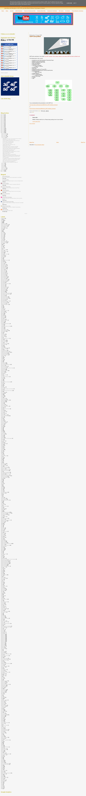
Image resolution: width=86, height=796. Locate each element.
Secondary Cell (4, 669)
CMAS (2, 345)
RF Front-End (3, 648)
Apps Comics (3, 270)
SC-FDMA (3, 664)
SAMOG (2, 661)
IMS (1, 462)
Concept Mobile (4, 350)
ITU (1, 486)
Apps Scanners (3, 288)
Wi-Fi (2, 774)
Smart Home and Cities (5, 684)
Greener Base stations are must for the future (10, 147)
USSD (2, 755)
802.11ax (2, 234)
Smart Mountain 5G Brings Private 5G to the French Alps (11, 191)
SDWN (2, 668)
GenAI (2, 420)
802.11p (2, 235)
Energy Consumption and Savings (7, 388)
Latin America (3, 498)
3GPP (33, 112)
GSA (2, 429)
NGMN (2, 571)
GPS (2, 427)
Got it (74, 3)
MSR (2, 552)
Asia (1, 305)
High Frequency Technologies (6, 438)
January (4, 169)
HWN (2, 450)
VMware (2, 761)
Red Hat (2, 630)
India (2, 466)
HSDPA (2, 442)
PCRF (2, 600)
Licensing (2, 504)
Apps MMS (3, 282)
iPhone (2, 478)
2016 (3, 125)
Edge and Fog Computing (5, 381)
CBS (2, 333)
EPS (1, 391)
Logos (2, 507)
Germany (2, 423)
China (2, 339)
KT (1, 495)
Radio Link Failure (4, 621)
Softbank (2, 687)
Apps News (3, 285)
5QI (1, 230)
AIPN (2, 246)
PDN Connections (4, 601)
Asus (2, 306)
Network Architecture (4, 560)
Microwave (3, 535)
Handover (3, 433)
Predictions (3, 606)
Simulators (3, 675)
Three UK (2, 723)
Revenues (3, 647)
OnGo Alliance (3, 586)
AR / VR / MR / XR (4, 302)
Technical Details (4, 714)
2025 (3, 115)
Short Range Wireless (5, 672)
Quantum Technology (5, 618)
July (3, 163)
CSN (2, 358)
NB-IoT (2, 556)
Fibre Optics (3, 401)
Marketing (3, 521)
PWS (2, 613)
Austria (2, 309)
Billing (2, 314)
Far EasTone (3, 398)
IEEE (2, 458)
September (5, 136)
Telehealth (3, 716)
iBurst (2, 453)
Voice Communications (5, 763)
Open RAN (3, 588)
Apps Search (3, 289)
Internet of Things (4, 476)
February (4, 168)
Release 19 (3, 641)
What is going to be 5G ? (7, 153)
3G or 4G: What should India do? (8, 142)
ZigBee (2, 787)
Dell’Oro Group (3, 367)
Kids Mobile (3, 493)
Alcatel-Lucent (3, 249)
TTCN (2, 734)
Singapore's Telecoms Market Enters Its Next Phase (10, 187)
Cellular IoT (3, 336)
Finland (2, 402)
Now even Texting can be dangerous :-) (9, 161)
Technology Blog (5, 179)
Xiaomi (2, 786)
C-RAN (2, 324)
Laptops (2, 497)
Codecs (2, 347)
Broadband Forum (4, 320)
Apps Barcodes (3, 265)
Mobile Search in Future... (7, 145)
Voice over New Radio (5, 764)
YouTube (11, 10)
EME (2, 386)
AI (1, 244)
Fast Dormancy (3, 399)
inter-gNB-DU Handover (5, 473)
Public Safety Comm (4, 611)
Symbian (2, 704)
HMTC (2, 440)
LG (1, 502)
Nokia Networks (4, 574)
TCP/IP (2, 709)
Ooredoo (2, 587)
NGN (2, 572)
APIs (2, 258)
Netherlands (3, 558)
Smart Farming (3, 682)
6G (1, 231)
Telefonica (3, 715)
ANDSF (2, 253)
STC (1, 699)
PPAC (2, 605)
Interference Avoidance (5, 474)
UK (1, 742)
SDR (2, 667)
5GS (1, 229)
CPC (2, 356)
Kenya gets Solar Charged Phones (8, 150)
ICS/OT (2, 454)
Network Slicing (4, 565)
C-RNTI (2, 325)
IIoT (1, 461)
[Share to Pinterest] (48, 111)
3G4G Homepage (18, 10)
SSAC (2, 696)
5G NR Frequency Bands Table (7, 210)
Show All (26, 213)
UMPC (2, 745)
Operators (3, 590)
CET (1, 337)
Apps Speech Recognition (5, 293)
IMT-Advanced (3, 465)
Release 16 (3, 639)
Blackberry (3, 315)
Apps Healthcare (4, 276)
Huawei (2, 449)
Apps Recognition (4, 287)
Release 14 (3, 637)
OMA (2, 584)
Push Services (3, 612)
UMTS (2, 746)
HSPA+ (2, 445)
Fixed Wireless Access (5, 406)
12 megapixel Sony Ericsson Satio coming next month (11, 158)
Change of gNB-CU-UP (5, 338)
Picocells (2, 603)
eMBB (2, 385)
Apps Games (3, 275)
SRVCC (2, 693)
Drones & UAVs (4, 374)
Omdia (2, 585)
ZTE (1, 788)
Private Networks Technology (77, 10)
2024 (3, 116)
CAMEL (2, 327)
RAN (2, 625)
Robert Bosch (3, 653)
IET (1, 459)
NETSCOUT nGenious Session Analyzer (8, 559)
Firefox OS (3, 404)
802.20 (2, 237)
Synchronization (4, 705)
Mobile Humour (4, 542)
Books (2, 318)
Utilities (2, 756)
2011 (3, 130)
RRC (2, 657)
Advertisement (3, 242)
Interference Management (5, 475)
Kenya (2, 491)
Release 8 (3, 644)
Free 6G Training (5, 183)
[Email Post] (41, 110)
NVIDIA (2, 579)
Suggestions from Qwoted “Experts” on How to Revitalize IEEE (12, 180)
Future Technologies (4, 415)
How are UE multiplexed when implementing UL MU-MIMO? (12, 177)
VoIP (2, 765)
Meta (2, 532)
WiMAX (2, 776)
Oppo (2, 591)
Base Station (3, 312)
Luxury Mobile (3, 516)
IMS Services (3, 463)
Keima (2, 490)
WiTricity (2, 778)
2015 (3, 126)
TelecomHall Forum (6, 176)
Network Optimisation (5, 563)
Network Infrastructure (5, 562)
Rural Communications (5, 659)
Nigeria (2, 573)
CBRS (2, 332)
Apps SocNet (3, 292)
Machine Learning (4, 518)
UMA (2, 743)
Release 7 (3, 643)
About (7, 10)
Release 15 (3, 638)
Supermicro (3, 700)
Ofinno (2, 583)
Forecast (2, 410)
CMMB (2, 346)
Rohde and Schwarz (4, 655)
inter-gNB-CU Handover (5, 472)
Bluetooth (2, 317)
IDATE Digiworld (4, 455)
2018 (3, 123)
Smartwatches (3, 686)
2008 (3, 170)
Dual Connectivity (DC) (5, 376)
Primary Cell (3, 607)
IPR (1, 479)
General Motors (4, 421)
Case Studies (3, 331)
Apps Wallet (3, 300)
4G (1, 221)
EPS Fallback (3, 392)
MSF (2, 551)
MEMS (2, 530)
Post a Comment (32, 123)
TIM (1, 724)
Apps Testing (3, 294)
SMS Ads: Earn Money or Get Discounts (9, 154)
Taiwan (2, 707)
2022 (3, 118)
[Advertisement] (43, 29)
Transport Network (4, 730)
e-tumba (2, 378)
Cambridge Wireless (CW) (5, 326)
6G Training (67, 10)
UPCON (2, 750)
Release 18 (3, 640)
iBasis (2, 451)
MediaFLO (3, 527)
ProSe (2, 610)
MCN (2, 525)
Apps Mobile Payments (5, 283)
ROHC (2, 654)
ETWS (2, 394)
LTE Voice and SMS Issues (6, 513)
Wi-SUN (2, 775)
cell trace (2, 335)
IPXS (2, 482)
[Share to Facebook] (47, 111)
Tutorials (2, 736)
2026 (3, 114)
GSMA (2, 431)
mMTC (2, 538)
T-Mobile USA (3, 706)
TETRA (2, 720)
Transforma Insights (4, 729)
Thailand (2, 721)
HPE (2, 441)
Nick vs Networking (6, 193)
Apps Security (3, 290)
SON (2, 688)
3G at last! (4, 194)
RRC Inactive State (4, 658)
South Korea (3, 690)
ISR (1, 484)
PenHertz (2, 602)
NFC (2, 567)
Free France (3, 413)
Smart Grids (3, 683)
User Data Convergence (5, 753)
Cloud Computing (4, 343)
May (4, 165)
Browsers (2, 321)
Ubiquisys (3, 738)
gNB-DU (2, 424)
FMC (2, 407)
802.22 (2, 238)
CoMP (2, 349)
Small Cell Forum (4, 680)
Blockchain (3, 316)
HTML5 (2, 448)
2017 (3, 124)
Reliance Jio (3, 646)
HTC (2, 447)
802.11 (2, 232)
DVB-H (2, 377)
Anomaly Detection (4, 254)
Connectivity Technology (52, 10)
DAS (2, 361)
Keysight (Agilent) (4, 492)
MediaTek (2, 528)
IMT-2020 (2, 464)
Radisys (2, 622)
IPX (1, 481)
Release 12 (3, 635)
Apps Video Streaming (5, 298)
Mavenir (2, 522)
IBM (1, 452)
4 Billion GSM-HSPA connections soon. (9, 144)
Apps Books (3, 266)
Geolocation (3, 422)
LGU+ (2, 503)
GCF (2, 418)
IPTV (2, 480)
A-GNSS (2, 239)
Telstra (2, 718)
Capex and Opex (4, 329)
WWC (2, 782)
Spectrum (2, 692)
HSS (2, 446)
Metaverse (3, 533)
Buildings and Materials (5, 323)
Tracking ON (13, 69)
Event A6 (2, 396)
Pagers (2, 598)
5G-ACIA (2, 227)
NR (1, 576)
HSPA (2, 444)
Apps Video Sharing (4, 297)
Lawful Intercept (4, 499)
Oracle (2, 592)
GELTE (2, 419)
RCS (2, 628)
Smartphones (3, 685)
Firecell (2, 403)
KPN (2, 494)
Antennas (2, 255)
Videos (2, 760)
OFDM (2, 582)
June (4, 164)
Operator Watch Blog (41, 10)
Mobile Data (3, 541)
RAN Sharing (3, 627)
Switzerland (3, 703)
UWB (2, 757)
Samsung (2, 662)
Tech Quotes (3, 713)
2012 (3, 129)
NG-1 (2, 569)
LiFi (1, 505)
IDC (1, 456)
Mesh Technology (4, 531)
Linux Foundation (4, 506)
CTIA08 (2, 359)
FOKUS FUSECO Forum (5, 408)
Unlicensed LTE (4, 749)
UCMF (2, 739)
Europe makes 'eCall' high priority (8, 141)
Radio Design (3, 620)
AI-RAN (2, 245)
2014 (3, 127)
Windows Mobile (4, 777)
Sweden (2, 701)
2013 (3, 128)
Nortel (2, 575)
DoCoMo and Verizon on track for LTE (9, 149)
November (5, 134)
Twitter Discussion (4, 737)
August (4, 137)
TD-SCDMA (3, 711)
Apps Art (2, 263)
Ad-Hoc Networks (4, 241)
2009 (3, 132)
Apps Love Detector (4, 279)
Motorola (2, 548)
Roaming (2, 652)
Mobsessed (3, 546)
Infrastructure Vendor (4, 470)
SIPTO (2, 677)
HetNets (2, 437)
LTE (1, 511)
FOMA (2, 409)
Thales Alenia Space (4, 722)
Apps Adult (3, 261)
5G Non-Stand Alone (4, 224)
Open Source (3, 589)
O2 (1, 580)
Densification (3, 368)
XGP (2, 785)
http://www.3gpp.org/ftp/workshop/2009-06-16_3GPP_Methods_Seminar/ (43, 104)
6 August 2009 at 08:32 (36, 121)
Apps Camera (3, 268)
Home (3, 10)
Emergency (3, 387)
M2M (2, 517)
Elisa (2, 384)
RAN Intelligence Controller (6, 626)
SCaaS (2, 665)
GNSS (2, 425)
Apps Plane (3, 286)
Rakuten (2, 624)
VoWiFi (2, 768)
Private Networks (5, 190)
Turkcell (2, 735)
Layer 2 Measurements (5, 500)
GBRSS (2, 417)
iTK (1, 485)
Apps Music (3, 284)
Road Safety (3, 651)
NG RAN (2, 568)
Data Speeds (3, 363)
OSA (2, 594)
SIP (1, 676)
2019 (3, 122)
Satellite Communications (5, 663)
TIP (1, 726)
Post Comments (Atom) (39, 144)
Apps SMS (3, 291)
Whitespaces (3, 773)
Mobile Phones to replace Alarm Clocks (9, 139)
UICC (2, 741)
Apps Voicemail (4, 299)
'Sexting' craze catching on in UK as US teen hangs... (11, 159)
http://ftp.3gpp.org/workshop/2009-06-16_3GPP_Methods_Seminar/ (42, 108)
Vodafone (2, 762)
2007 (3, 171)
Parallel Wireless (4, 599)
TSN (1, 733)
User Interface (3, 754)
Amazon (2, 250)
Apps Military (3, 281)
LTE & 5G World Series (5, 512)
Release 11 (3, 634)
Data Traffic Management (5, 364)
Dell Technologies (4, 366)
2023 (3, 117)
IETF (2, 460)
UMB (2, 744)
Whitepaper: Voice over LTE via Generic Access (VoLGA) (12, 138)
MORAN (2, 547)
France (2, 412)
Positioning (3, 604)
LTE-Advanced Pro (4, 514)
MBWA (2, 524)
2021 (3, 119)
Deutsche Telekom (4, 370)
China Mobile (3, 340)
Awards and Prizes (4, 310)
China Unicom (3, 341)
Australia (2, 308)
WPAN (2, 779)
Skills (2, 679)
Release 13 (3, 636)
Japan (2, 487)
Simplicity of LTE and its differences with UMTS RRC (11, 156)
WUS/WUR (3, 780)
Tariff (2, 708)
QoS (1, 614)
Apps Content (3, 271)
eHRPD (2, 383)
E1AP (2, 379)
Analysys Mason (4, 251)
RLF (1, 650)
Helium (2, 436)
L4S (1, 496)
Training (2, 728)
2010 (3, 131)
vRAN (2, 769)
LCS (1, 501)
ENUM (2, 389)
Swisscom (3, 702)
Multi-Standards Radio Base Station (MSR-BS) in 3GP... (12, 155)
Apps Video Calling (4, 296)
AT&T (2, 307)
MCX (2, 526)
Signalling (3, 673)
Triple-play (3, 732)
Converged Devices (4, 354)
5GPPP (2, 228)
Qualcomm (3, 617)
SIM (1, 674)
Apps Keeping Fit (4, 277)
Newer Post (31, 142)
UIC (1, 740)
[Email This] (43, 111)
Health (2, 435)
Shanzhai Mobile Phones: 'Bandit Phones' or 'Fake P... (11, 151)
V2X (1, 758)
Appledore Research (4, 260)
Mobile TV (3, 544)
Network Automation (4, 561)
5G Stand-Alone (4, 226)
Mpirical (2, 549)
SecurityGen (3, 671)
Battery (2, 313)
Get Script (5, 69)
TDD (2, 712)
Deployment (3, 369)
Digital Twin (3, 372)
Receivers (3, 629)
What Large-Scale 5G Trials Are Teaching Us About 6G (11, 184)
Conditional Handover (5, 351)
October (4, 135)
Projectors (3, 609)
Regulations (3, 632)
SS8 (1, 695)
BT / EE (2, 322)
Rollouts (2, 656)
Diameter (2, 371)
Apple (2, 259)
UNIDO (2, 747)
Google (2, 426)
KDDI (2, 489)
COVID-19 (3, 355)
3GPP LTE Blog (5, 209)
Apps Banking (3, 264)
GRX (2, 428)
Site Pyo (2, 678)
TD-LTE (2, 710)
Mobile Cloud (3, 540)
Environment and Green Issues (6, 390)
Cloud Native (3, 344)
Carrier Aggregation (4, 330)
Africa (2, 243)
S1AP (2, 660)
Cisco (2, 342)
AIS (1, 248)
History (2, 439)
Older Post (83, 142)
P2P (1, 597)
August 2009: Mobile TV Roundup (8, 152)
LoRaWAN (3, 508)
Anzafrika (2, 256)
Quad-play (3, 616)
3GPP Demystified (6, 157)
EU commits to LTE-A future (7, 143)
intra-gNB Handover (4, 477)
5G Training (61, 10)
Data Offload (3, 362)
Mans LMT (3, 519)
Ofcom (2, 581)
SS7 (1, 694)
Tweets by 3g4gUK (4, 72)
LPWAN (2, 509)
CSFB (2, 357)
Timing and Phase (4, 725)
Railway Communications (5, 623)
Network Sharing (4, 564)
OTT (1, 596)
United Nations (3, 748)
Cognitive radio (3, 348)
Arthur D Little (3, 303)
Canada (2, 328)
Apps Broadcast (4, 267)
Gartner (2, 416)
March (4, 167)
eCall (2, 380)
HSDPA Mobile (3, 443)
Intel (1, 471)
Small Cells (3, 681)
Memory (2, 529)
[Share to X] (45, 111)
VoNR (2, 767)
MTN (2, 553)
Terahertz (2, 719)
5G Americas (3, 223)
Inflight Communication (5, 469)
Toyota (2, 727)
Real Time (8, 69)
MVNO (2, 554)
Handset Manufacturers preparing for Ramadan (10, 146)
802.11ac (2, 233)
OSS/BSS (2, 595)
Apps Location (3, 278)
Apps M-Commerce (4, 280)
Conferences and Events (5, 352)
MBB (2, 523)
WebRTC (2, 772)
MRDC (2, 550)
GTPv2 (2, 432)
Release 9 (3, 645)
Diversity (2, 373)
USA (2, 752)
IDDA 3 (2, 457)
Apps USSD (3, 295)
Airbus (2, 247)
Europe (2, 395)
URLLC (2, 751)
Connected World (4, 353)
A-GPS (2, 240)
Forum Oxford (3, 411)
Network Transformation (5, 566)
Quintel (2, 619)
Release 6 (3, 642)
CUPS (2, 360)
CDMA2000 (3, 334)
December (5, 133)
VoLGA (2, 766)
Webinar (2, 771)
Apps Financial (3, 274)
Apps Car (2, 269)
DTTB (2, 375)
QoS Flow (2, 615)
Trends (2, 731)
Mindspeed (3, 537)
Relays (2, 633)
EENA (2, 382)
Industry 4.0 (3, 468)
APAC (2, 257)
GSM (2, 430)
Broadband (3, 319)
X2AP (2, 783)
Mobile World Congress (5, 545)
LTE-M (2, 515)
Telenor (2, 717)
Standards (3, 697)
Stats (2, 698)
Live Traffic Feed (9, 44)
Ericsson (2, 393)
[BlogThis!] (44, 111)
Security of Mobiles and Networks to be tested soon (11, 140)
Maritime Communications (5, 520)
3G (1, 219)
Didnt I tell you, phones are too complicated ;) (10, 160)
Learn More (69, 3)
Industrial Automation (5, 467)
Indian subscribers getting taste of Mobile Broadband (11, 148)
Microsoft (2, 534)
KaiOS (2, 488)
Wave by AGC (3, 770)
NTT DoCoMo (3, 578)
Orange (2, 593)
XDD (2, 784)
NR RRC (2, 577)
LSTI (2, 510)
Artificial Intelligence (4, 304)
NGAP (2, 570)
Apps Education (4, 273)
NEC (2, 557)
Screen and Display (4, 666)
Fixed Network (3, 405)
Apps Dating (3, 272)
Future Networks (4, 414)
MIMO (2, 536)
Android (2, 252)
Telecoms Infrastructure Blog (29, 10)
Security (2, 670)
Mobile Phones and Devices (6, 543)
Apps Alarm (3, 262)
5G (1, 222)
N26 (1, 555)
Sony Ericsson (3, 689)
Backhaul (2, 311)
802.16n (2, 236)
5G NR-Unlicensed (4, 225)
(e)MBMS (2, 218)
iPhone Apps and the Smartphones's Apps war (10, 162)
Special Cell (3, 691)
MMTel (2, 539)
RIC (1, 649)
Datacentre (3, 365)
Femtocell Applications (5, 400)
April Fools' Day (4, 301)
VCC (2, 759)
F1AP (2, 397)
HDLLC (2, 434)
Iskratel (2, 483)
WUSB (2, 781)
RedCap (2, 631)
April (4, 166)
